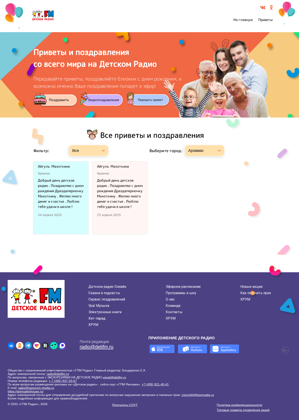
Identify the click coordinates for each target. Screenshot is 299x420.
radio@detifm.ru (96, 347)
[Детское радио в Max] (62, 345)
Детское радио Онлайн (107, 287)
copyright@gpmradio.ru (197, 395)
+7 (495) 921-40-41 (155, 384)
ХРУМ (93, 325)
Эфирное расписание (183, 287)
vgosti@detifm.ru (114, 377)
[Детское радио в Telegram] (28, 345)
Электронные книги (104, 312)
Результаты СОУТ (125, 405)
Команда (173, 306)
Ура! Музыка (98, 306)
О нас (170, 299)
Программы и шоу (181, 293)
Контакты (174, 312)
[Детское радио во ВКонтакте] (11, 345)
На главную (243, 19)
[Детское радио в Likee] (36, 345)
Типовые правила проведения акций (243, 410)
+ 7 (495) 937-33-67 (63, 381)
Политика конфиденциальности (239, 405)
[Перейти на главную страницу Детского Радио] (42, 16)
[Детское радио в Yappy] (53, 345)
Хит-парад (97, 318)
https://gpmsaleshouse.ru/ (26, 391)
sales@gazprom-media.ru (36, 388)
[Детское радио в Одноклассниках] (19, 345)
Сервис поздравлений (106, 299)
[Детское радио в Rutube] (45, 345)
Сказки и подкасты (104, 293)
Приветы (265, 19)
